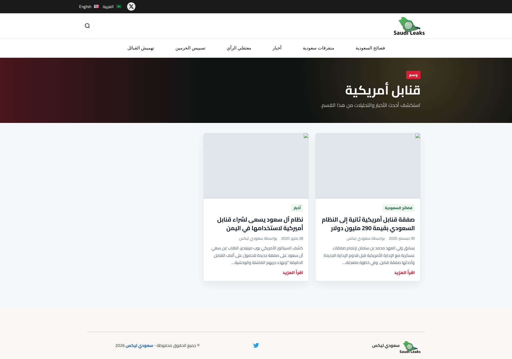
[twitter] (131, 6)
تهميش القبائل (140, 47)
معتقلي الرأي (239, 47)
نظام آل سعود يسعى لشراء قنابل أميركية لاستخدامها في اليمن (260, 223)
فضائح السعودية (370, 47)
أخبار (277, 47)
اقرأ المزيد (404, 273)
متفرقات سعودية (318, 47)
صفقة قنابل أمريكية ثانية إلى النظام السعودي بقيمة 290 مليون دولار (368, 223)
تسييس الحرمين (190, 47)
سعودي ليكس (139, 345)
